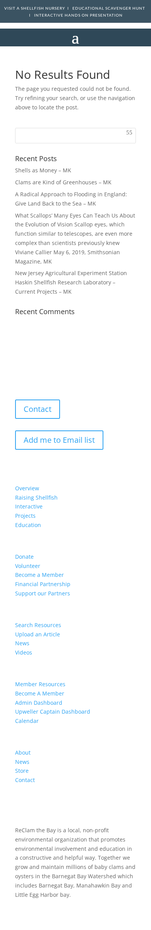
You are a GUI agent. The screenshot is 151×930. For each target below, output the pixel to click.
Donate (24, 556)
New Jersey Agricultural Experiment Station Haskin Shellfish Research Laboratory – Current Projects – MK (71, 282)
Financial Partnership (42, 584)
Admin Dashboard (38, 702)
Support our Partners (42, 593)
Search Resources (38, 625)
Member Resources (40, 684)
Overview (27, 488)
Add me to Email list (59, 440)
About (23, 752)
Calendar (27, 720)
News (22, 643)
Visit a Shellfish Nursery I (38, 8)
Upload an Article (37, 634)
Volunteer (27, 566)
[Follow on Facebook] (26, 378)
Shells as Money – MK (43, 170)
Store (22, 770)
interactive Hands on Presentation (78, 15)
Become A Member (39, 693)
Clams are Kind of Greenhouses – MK (63, 182)
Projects (25, 515)
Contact (37, 409)
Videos (23, 652)
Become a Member (39, 574)
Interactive (29, 506)
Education (28, 525)
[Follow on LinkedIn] (57, 378)
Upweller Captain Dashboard (52, 711)
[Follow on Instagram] (41, 378)
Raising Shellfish (36, 497)
